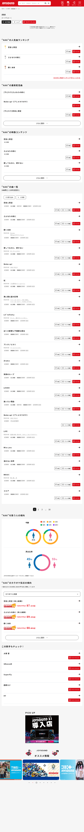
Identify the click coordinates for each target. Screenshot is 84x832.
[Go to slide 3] (36, 782)
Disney (12, 233)
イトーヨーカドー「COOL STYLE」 (21, 301)
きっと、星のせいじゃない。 (19, 318)
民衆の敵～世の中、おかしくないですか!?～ (23, 434)
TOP (3, 8)
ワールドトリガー (15, 348)
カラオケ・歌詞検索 (10, 8)
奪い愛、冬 (13, 478)
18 (49, 509)
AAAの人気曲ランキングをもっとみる (66, 78)
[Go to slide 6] (47, 782)
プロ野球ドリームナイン (17, 283)
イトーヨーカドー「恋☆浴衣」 (19, 300)
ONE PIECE (14, 267)
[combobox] (21, 197)
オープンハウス (15, 251)
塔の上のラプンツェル (17, 235)
